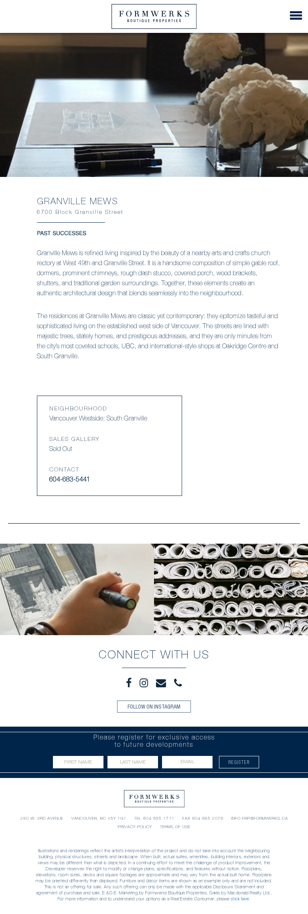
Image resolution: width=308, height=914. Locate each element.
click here (240, 898)
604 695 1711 (158, 818)
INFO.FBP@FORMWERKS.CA (259, 818)
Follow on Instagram (154, 706)
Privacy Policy (135, 827)
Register (239, 762)
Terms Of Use (175, 827)
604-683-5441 (69, 480)
